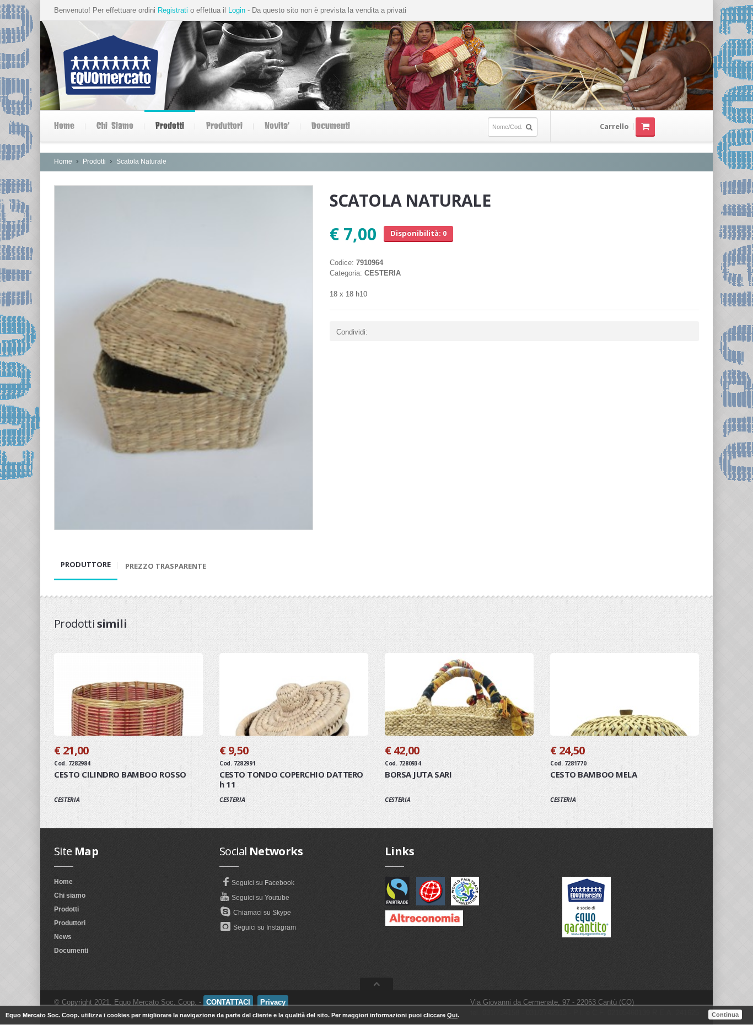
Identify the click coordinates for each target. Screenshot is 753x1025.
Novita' (277, 126)
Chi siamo (114, 126)
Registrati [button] (173, 10)
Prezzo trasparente (165, 566)
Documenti (330, 126)
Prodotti (169, 126)
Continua (725, 1014)
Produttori (224, 126)
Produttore (86, 564)
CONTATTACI (228, 1002)
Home (64, 126)
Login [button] (236, 10)
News (63, 937)
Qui (452, 1015)
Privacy (273, 1002)
